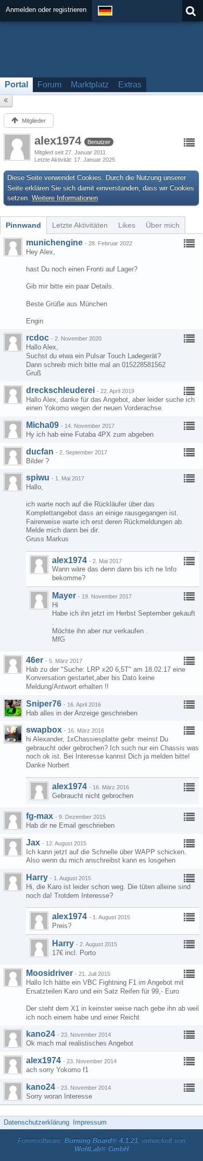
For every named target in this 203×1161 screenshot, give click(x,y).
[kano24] (13, 1038)
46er (34, 660)
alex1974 (69, 560)
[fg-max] (13, 820)
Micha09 (42, 425)
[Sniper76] (13, 708)
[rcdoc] (13, 342)
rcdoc (37, 337)
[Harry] (13, 881)
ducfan (40, 451)
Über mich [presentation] (163, 225)
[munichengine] (13, 247)
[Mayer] (39, 600)
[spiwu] (13, 482)
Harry (37, 877)
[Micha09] (13, 429)
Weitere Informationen (65, 198)
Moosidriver (49, 973)
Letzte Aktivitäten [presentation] (80, 225)
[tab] (23, 225)
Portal (16, 84)
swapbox (44, 729)
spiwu (37, 477)
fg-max (39, 816)
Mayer (64, 595)
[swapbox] (13, 734)
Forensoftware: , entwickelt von (101, 1145)
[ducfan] (13, 456)
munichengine (54, 242)
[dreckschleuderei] (13, 394)
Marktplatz (90, 84)
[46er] (13, 664)
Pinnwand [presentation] (23, 225)
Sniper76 (43, 703)
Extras (130, 84)
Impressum (90, 1122)
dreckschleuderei (60, 390)
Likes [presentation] (126, 225)
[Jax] (13, 847)
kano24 (40, 1033)
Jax (33, 842)
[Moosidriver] (13, 977)
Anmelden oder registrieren (46, 10)
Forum (49, 84)
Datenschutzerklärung (36, 1122)
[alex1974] (39, 564)
